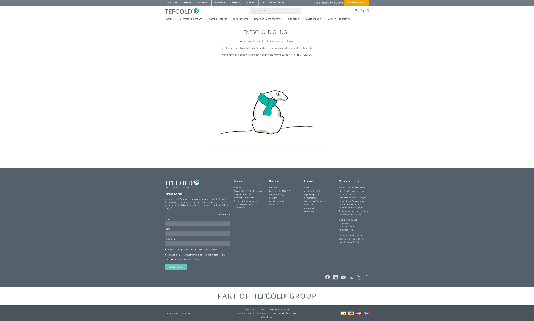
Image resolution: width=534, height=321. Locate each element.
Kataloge (273, 197)
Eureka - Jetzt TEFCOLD (279, 191)
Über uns (273, 187)
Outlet (332, 19)
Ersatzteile (345, 19)
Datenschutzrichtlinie (191, 259)
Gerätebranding (276, 194)
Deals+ (307, 187)
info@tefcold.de (353, 242)
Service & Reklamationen (245, 201)
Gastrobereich (314, 19)
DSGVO (262, 309)
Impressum (250, 309)
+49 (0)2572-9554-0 (355, 239)
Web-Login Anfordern (244, 197)
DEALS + (170, 19)
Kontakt (237, 187)
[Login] (362, 11)
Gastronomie (310, 208)
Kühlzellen (293, 19)
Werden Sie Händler (357, 2)
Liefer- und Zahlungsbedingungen (253, 313)
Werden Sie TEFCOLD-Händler (248, 191)
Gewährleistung (276, 201)
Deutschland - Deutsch (331, 3)
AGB (295, 313)
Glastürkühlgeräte (191, 19)
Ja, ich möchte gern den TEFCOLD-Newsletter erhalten (192, 249)
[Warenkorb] (367, 11)
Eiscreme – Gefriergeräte (268, 19)
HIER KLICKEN (304, 54)
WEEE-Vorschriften (281, 313)
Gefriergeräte (241, 19)
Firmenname (171, 239)
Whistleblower (267, 317)
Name (168, 229)
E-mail (168, 219)
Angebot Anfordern (243, 194)
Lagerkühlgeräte (217, 19)
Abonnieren (175, 267)
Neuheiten (274, 204)
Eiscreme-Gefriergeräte (315, 201)
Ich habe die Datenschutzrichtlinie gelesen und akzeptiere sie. (196, 254)
